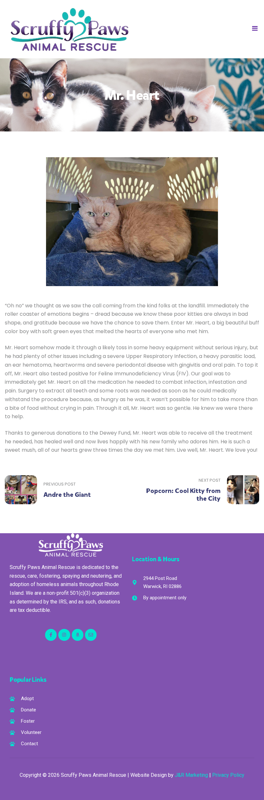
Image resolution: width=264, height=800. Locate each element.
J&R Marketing (191, 775)
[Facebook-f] (51, 635)
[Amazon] (77, 635)
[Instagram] (64, 635)
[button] (255, 28)
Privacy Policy (228, 775)
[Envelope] (91, 635)
